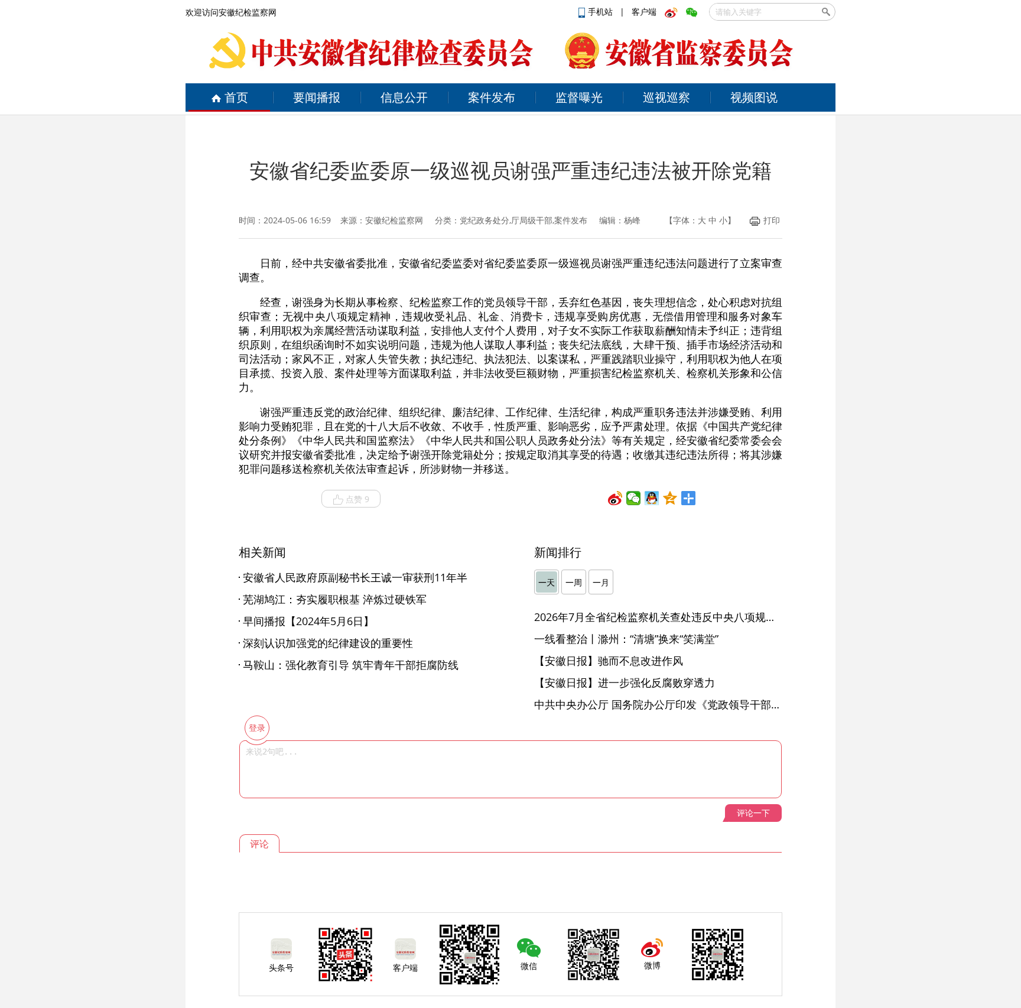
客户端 (644, 11)
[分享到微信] (633, 498)
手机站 (601, 11)
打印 (771, 220)
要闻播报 (316, 97)
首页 (236, 97)
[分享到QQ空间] (670, 498)
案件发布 (491, 97)
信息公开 (404, 97)
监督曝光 (579, 97)
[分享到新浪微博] (615, 498)
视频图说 (754, 97)
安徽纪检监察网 (394, 220)
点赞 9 (357, 499)
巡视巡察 (666, 97)
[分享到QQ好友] (652, 498)
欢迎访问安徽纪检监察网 (231, 12)
